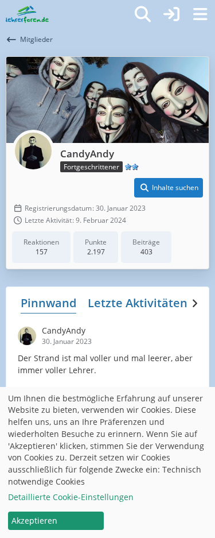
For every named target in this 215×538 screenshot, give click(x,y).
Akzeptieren (34, 520)
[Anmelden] (171, 14)
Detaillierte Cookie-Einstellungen (71, 496)
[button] (168, 188)
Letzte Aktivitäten (137, 303)
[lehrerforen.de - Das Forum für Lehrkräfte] (27, 14)
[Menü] (200, 14)
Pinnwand (48, 303)
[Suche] (142, 14)
